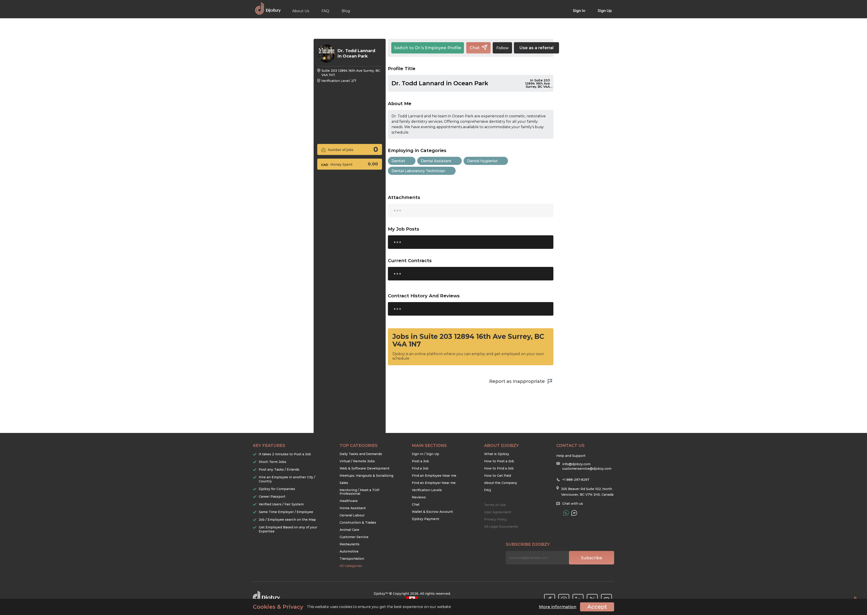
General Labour (352, 515)
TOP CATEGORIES (359, 445)
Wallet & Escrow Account (432, 511)
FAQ (325, 11)
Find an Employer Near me (434, 483)
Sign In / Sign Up (425, 454)
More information (557, 606)
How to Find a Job (499, 468)
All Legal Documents (501, 526)
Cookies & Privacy (278, 607)
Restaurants (349, 544)
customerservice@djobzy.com (586, 469)
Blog (346, 11)
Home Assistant (353, 508)
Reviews (419, 497)
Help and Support (570, 456)
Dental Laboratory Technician (418, 171)
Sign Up (605, 11)
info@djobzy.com (576, 464)
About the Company (500, 483)
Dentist (398, 161)
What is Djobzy (496, 454)
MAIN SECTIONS (429, 445)
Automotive (349, 551)
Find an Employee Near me (434, 475)
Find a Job (420, 468)
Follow (502, 48)
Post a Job (420, 461)
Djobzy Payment (425, 519)
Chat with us (572, 503)
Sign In (579, 11)
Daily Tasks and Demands (361, 454)
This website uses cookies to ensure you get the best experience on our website (352, 607)
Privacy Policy (495, 519)
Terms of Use (495, 505)
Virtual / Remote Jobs (357, 461)
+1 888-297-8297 (575, 479)
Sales (344, 483)
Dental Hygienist (482, 161)
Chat (416, 504)
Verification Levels (427, 490)
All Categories (351, 566)
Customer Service (354, 537)
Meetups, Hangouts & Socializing (366, 475)
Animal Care (349, 530)
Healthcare (349, 501)
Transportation (352, 558)
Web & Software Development (364, 468)
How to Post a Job (499, 461)
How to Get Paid (497, 475)
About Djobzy (501, 445)
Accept (597, 606)
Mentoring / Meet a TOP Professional (360, 491)
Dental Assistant (436, 161)
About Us (300, 11)
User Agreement (497, 512)
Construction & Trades (358, 522)
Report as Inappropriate (517, 381)
